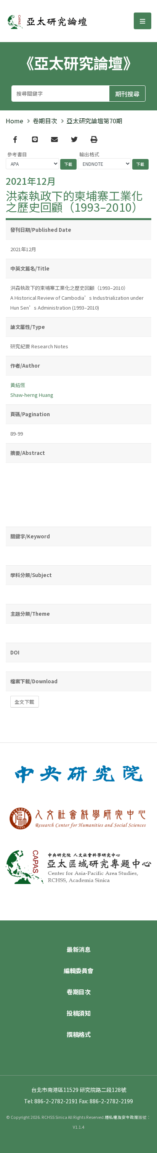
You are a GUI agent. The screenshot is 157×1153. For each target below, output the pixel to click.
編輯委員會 (78, 970)
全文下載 (24, 701)
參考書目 (17, 154)
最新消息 (78, 949)
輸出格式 (89, 154)
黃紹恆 (17, 385)
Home (14, 120)
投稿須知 (78, 1013)
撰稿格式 (78, 1034)
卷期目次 (45, 120)
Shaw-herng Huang (31, 394)
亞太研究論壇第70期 (94, 120)
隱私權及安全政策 (121, 1117)
